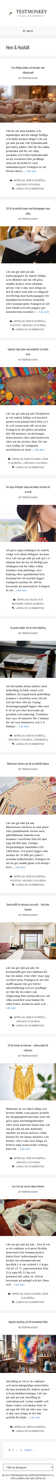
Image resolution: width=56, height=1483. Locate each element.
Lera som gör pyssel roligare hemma (28, 1186)
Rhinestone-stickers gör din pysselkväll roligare (28, 763)
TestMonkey (31, 11)
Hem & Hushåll (36, 180)
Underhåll (40, 739)
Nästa (29, 1450)
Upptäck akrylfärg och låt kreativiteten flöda (28, 1322)
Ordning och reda (28, 184)
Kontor (15, 325)
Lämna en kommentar (30, 188)
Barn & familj (32, 459)
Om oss (29, 1478)
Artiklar (19, 180)
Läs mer (31, 171)
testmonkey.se (19, 1475)
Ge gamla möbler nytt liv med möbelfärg (28, 627)
